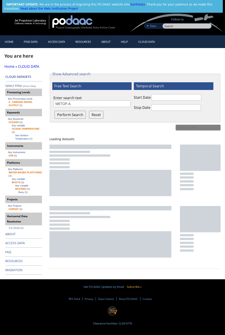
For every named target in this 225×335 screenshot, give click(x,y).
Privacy (89, 299)
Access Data (56, 42)
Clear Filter (29, 86)
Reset (96, 114)
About (106, 42)
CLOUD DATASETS (18, 77)
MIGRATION (14, 270)
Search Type (152, 21)
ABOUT (10, 234)
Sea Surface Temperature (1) (24, 137)
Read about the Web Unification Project (49, 8)
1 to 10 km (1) (16, 228)
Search (167, 21)
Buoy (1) (23, 192)
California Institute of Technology (30, 23)
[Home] (86, 22)
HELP (124, 42)
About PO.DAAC (128, 299)
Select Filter (13, 86)
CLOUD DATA (146, 42)
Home (9, 42)
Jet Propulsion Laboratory (30, 20)
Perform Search (70, 114)
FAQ (8, 252)
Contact (147, 299)
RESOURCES (83, 42)
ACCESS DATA (15, 243)
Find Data (31, 42)
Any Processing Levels (20, 98)
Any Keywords (16, 119)
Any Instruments (16, 152)
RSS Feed (74, 299)
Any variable (18, 125)
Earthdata (138, 4)
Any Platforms (15, 169)
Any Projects (15, 205)
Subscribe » (134, 287)
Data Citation (106, 299)
